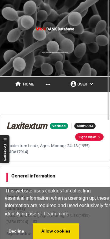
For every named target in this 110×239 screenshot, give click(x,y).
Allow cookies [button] (56, 231)
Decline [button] (16, 231)
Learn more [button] (56, 213)
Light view (87, 137)
